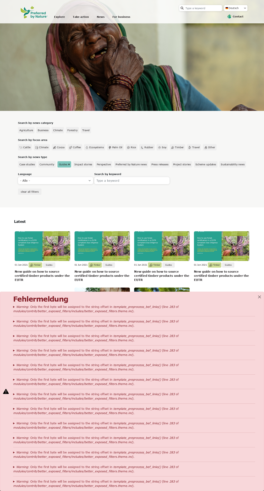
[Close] (259, 297)
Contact (238, 16)
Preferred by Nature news (131, 164)
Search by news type (32, 157)
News (101, 16)
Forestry (72, 130)
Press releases (159, 164)
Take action (81, 16)
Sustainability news (233, 164)
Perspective (104, 164)
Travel (86, 130)
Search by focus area (32, 139)
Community (47, 164)
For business (121, 16)
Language (25, 174)
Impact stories (83, 164)
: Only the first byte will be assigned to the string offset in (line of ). (96, 309)
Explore (59, 16)
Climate (58, 130)
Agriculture (26, 130)
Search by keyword (107, 174)
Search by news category (35, 122)
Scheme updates (205, 164)
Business (43, 130)
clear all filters (30, 191)
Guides (63, 164)
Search (182, 8)
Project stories (182, 164)
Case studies (27, 164)
